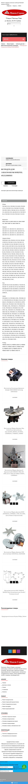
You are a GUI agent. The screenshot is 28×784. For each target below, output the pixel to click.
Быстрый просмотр (17, 380)
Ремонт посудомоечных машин (9, 704)
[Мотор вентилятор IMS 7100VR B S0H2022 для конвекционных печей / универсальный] (14, 576)
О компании (5, 689)
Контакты (4, 691)
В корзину (11, 183)
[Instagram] (18, 651)
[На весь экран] (3, 779)
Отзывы (4, 687)
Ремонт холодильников (7, 699)
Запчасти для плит (20, 44)
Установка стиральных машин (9, 716)
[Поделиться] (2, 779)
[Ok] (14, 651)
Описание (4, 200)
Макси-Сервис (10, 44)
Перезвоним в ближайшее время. (9, 764)
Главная (3, 44)
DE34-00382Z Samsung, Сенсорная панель (24, 168)
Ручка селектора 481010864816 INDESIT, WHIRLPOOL (26, 168)
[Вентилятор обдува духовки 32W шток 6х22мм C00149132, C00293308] (14, 538)
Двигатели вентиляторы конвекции (9, 45)
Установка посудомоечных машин (10, 721)
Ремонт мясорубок (6, 706)
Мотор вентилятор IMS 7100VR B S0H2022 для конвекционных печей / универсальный (14, 592)
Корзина (15, 5)
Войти (19, 5)
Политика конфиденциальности (9, 733)
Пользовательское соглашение (9, 736)
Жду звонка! (16, 767)
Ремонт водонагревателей (8, 708)
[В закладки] (11, 380)
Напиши (15, 782)
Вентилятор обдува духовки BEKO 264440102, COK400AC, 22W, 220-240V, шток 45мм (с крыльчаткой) (14, 513)
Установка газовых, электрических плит (11, 725)
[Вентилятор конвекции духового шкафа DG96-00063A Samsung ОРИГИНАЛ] (14, 374)
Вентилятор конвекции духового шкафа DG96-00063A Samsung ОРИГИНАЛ (14, 390)
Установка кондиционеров (8, 723)
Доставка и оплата (6, 685)
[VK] (10, 651)
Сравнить (5, 185)
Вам (7, 764)
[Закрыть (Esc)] (0, 779)
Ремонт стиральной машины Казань (10, 702)
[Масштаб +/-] (5, 779)
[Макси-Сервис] (14, 12)
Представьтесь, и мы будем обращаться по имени (12, 768)
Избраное (9, 5)
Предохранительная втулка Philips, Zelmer (14, 616)
